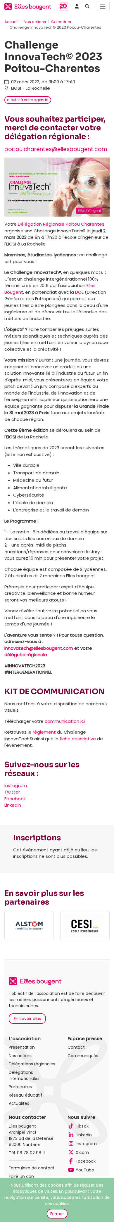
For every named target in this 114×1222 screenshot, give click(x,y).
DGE (79, 292)
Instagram (15, 785)
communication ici (65, 721)
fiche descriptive (78, 739)
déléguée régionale (25, 654)
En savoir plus (27, 1018)
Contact (76, 1047)
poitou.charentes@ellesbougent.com (55, 149)
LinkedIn (12, 805)
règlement (44, 732)
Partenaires (20, 1087)
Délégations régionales (32, 1064)
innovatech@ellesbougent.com (38, 648)
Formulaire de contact (32, 1168)
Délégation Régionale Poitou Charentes (61, 224)
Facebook (15, 799)
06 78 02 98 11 (31, 1153)
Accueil (11, 22)
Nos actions (35, 22)
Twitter (12, 792)
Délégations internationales (24, 1075)
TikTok (82, 1126)
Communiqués (83, 1056)
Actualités (19, 1103)
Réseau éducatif (25, 1095)
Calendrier (61, 22)
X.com (82, 1152)
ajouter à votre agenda (28, 99)
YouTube (85, 1170)
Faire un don (21, 1176)
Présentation (22, 1047)
